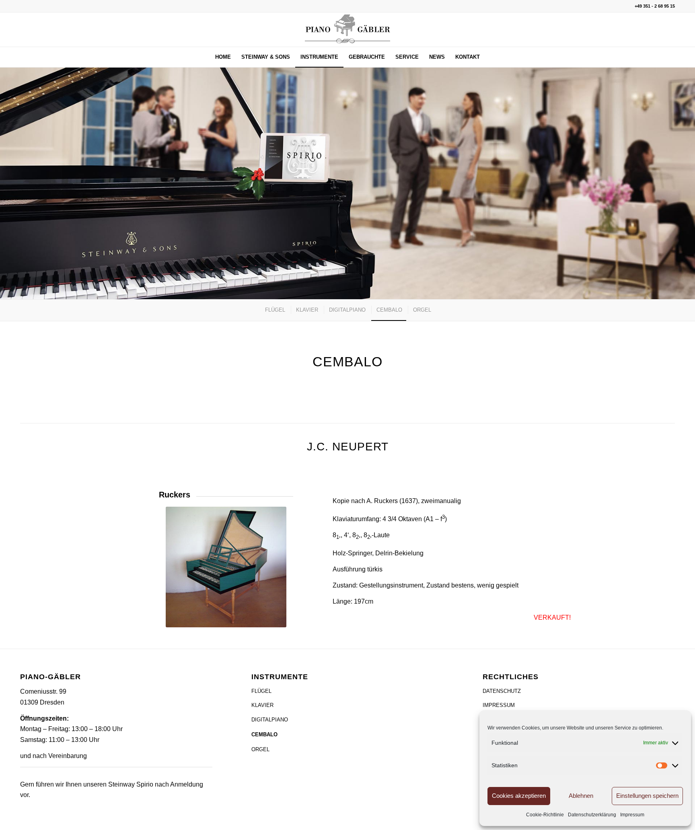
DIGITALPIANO (269, 720)
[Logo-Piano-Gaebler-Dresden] (347, 29)
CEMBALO (264, 734)
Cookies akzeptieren (519, 795)
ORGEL (260, 749)
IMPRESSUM (499, 705)
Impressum (632, 815)
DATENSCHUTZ (502, 691)
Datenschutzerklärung (592, 815)
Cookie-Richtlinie (545, 815)
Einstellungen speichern (647, 795)
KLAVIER (262, 705)
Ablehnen (581, 795)
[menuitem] (223, 57)
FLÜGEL (261, 691)
